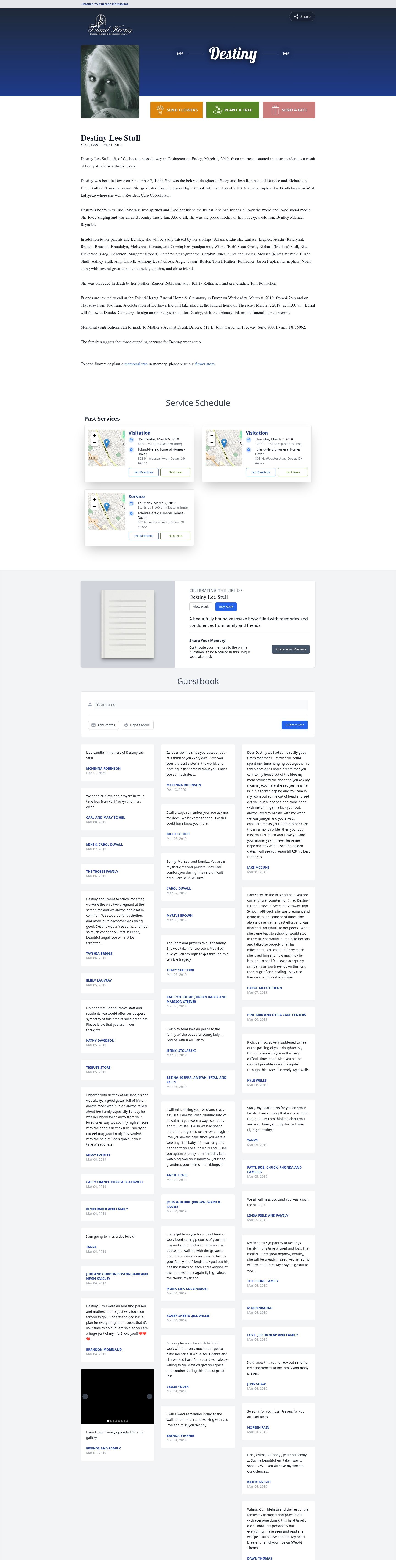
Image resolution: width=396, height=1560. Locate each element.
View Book (201, 606)
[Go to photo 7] (124, 1421)
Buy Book (226, 606)
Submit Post (295, 725)
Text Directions (143, 472)
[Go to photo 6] (122, 1421)
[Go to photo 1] (108, 1421)
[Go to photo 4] (116, 1421)
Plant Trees (175, 472)
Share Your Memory (291, 649)
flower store (204, 363)
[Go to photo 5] (119, 1421)
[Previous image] (85, 1396)
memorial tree (136, 363)
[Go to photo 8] (127, 1421)
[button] (107, 443)
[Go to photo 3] (113, 1421)
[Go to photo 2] (111, 1421)
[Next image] (149, 1396)
